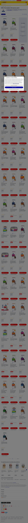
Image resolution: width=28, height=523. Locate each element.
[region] (14, 84)
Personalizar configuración (14, 85)
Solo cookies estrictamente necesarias (14, 89)
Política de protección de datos (16, 83)
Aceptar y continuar (14, 87)
